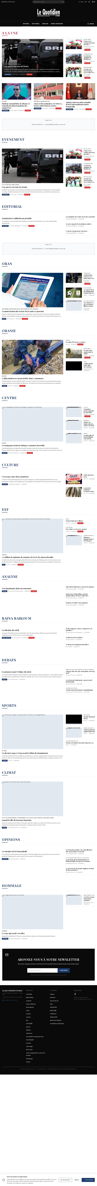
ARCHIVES (53, 1007)
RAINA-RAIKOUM (57, 24)
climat (28, 1062)
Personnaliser (66, 1180)
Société (28, 1043)
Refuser (77, 1180)
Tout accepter (89, 1180)
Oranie (28, 1014)
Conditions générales (57, 1023)
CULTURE (29, 1023)
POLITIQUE (30, 1040)
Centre (28, 1017)
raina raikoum (31, 1004)
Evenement (30, 1007)
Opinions (29, 1033)
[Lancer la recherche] (63, 1)
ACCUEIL (26, 24)
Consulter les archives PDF (10, 1000)
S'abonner (63, 970)
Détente (52, 997)
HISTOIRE (53, 1010)
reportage (29, 1046)
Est (27, 1020)
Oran (28, 1010)
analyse (28, 1001)
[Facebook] (75, 994)
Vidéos (52, 994)
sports (28, 1027)
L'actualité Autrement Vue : (35, 1037)
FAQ (51, 1004)
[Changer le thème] (89, 2)
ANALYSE (45, 24)
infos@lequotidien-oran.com (85, 999)
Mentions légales (55, 1020)
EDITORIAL (36, 24)
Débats (28, 1030)
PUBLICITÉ (53, 1017)
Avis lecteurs (54, 1001)
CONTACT (53, 1014)
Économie (29, 1049)
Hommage (29, 1059)
